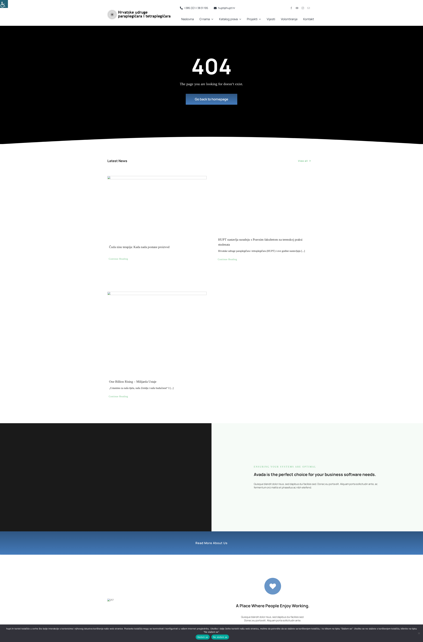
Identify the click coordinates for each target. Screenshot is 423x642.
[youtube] (297, 8)
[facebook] (291, 8)
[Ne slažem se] (419, 633)
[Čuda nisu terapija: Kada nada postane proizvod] (157, 207)
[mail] (308, 8)
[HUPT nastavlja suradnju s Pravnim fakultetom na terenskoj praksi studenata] (266, 203)
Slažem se (202, 637)
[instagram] (303, 8)
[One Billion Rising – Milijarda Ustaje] (157, 321)
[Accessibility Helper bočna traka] (4, 4)
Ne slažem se (220, 637)
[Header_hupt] (139, 11)
